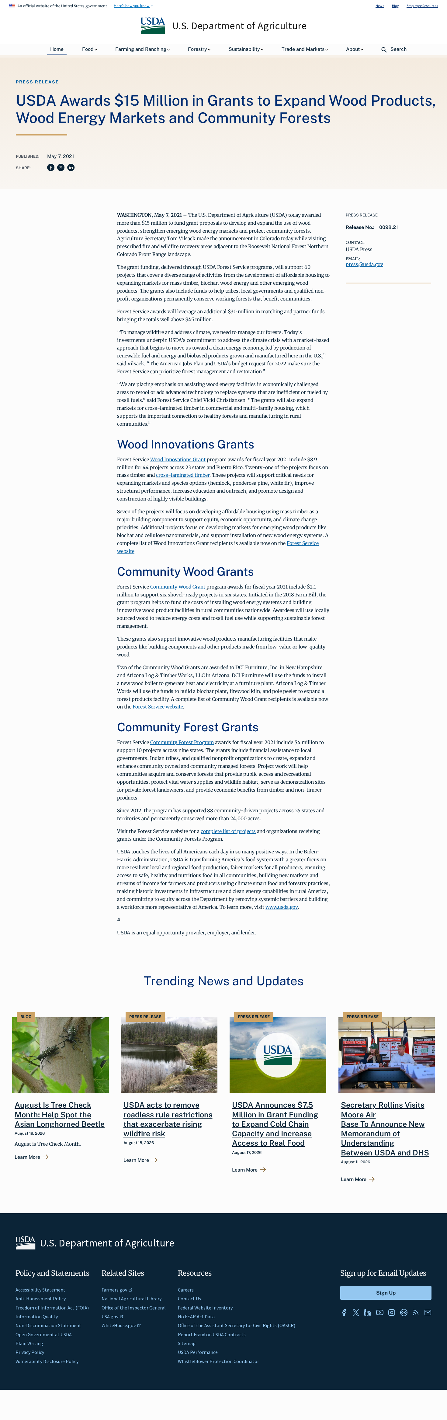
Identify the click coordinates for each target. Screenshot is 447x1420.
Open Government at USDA (44, 1334)
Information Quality (37, 1316)
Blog (395, 5)
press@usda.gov (364, 264)
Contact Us (189, 1298)
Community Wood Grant (177, 587)
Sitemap (187, 1343)
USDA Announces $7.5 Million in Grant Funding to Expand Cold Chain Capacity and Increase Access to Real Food (275, 1124)
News (380, 5)
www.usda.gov (281, 907)
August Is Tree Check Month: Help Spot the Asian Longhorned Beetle (60, 1114)
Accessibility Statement (40, 1290)
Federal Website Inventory (205, 1308)
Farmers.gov (114, 1290)
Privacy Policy (30, 1352)
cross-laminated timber (183, 475)
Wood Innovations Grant (178, 459)
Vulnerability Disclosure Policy (47, 1361)
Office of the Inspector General (134, 1308)
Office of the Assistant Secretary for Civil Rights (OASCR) (236, 1325)
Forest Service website (158, 707)
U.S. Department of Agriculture (239, 25)
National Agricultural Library (131, 1298)
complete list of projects (228, 831)
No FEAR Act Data (196, 1316)
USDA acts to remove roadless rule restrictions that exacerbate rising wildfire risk (168, 1119)
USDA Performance (198, 1352)
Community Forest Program (182, 742)
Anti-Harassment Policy (41, 1298)
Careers (186, 1290)
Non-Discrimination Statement (48, 1325)
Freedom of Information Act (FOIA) (52, 1308)
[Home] (153, 32)
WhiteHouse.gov (119, 1325)
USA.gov (110, 1316)
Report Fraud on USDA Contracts (212, 1334)
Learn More (27, 1157)
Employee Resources (422, 5)
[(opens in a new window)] (344, 1312)
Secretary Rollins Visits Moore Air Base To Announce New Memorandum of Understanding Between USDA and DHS (385, 1128)
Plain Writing (29, 1343)
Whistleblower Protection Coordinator (218, 1361)
